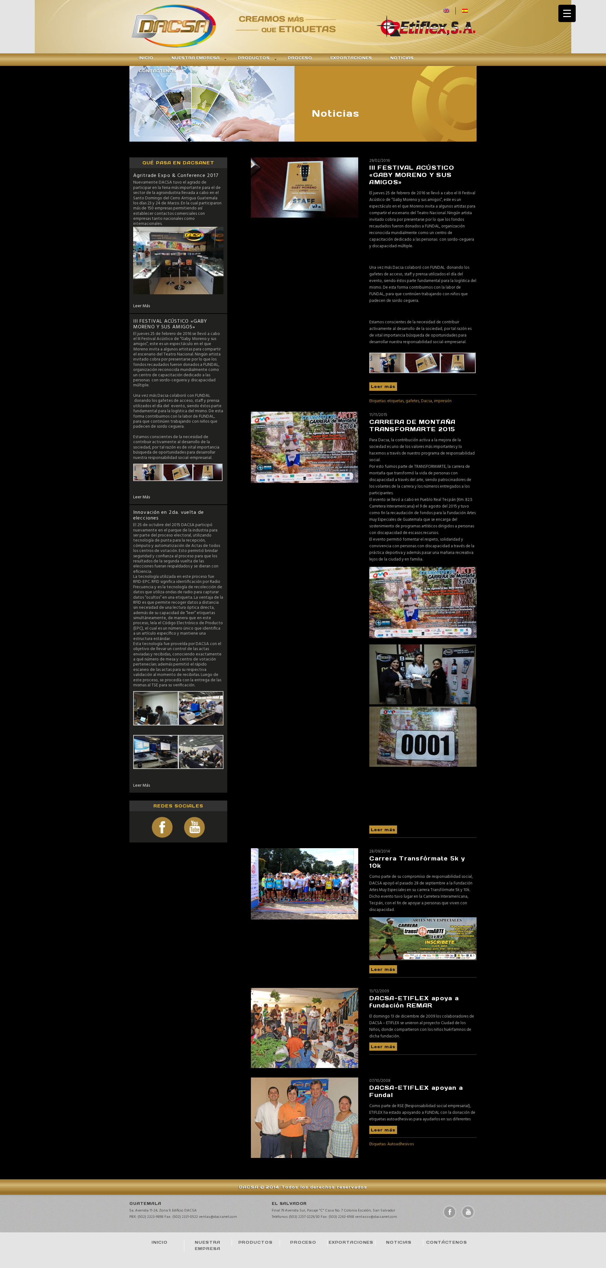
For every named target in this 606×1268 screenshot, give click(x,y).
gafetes (412, 401)
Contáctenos (157, 70)
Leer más (383, 386)
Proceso (300, 58)
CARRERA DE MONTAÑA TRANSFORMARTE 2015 (412, 425)
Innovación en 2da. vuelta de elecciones (168, 515)
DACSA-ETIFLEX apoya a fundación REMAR (414, 1002)
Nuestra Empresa (195, 58)
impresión (443, 401)
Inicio (146, 58)
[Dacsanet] (181, 27)
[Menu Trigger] (567, 13)
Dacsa (426, 401)
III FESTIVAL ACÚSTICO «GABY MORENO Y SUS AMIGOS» (170, 324)
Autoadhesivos (400, 1144)
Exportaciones (351, 58)
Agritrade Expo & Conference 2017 (176, 176)
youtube (467, 1212)
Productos (254, 58)
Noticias (401, 58)
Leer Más (141, 306)
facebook (449, 1212)
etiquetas (395, 401)
